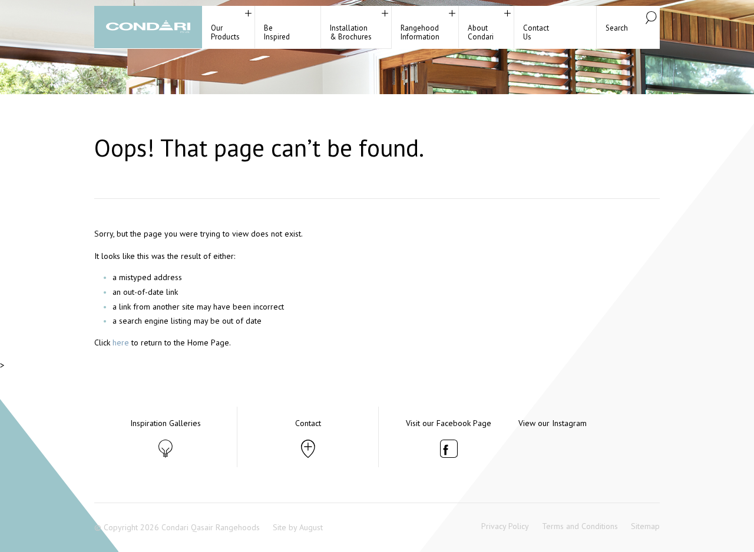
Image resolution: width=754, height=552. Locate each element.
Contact (308, 423)
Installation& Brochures (351, 32)
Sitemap (645, 526)
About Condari (481, 32)
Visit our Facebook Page (448, 423)
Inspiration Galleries (165, 423)
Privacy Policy (505, 526)
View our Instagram (552, 423)
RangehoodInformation (420, 32)
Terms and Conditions (580, 526)
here (121, 342)
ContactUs (536, 32)
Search (617, 28)
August (311, 527)
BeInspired (277, 32)
